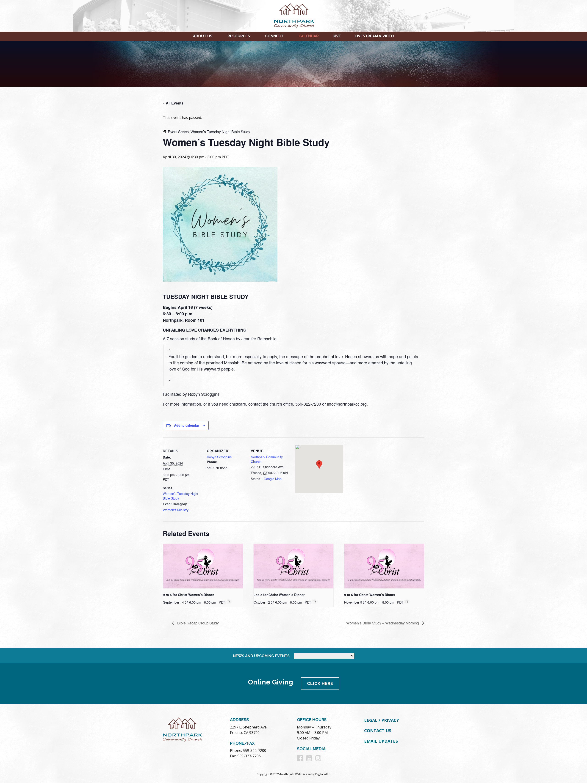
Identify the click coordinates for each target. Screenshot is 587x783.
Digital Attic (322, 774)
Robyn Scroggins (219, 457)
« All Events (173, 103)
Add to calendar (186, 425)
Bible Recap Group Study (197, 623)
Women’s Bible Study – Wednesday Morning (383, 623)
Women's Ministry (175, 510)
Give (336, 36)
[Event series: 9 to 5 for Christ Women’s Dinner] (228, 601)
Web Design (303, 774)
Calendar (309, 36)
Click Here (320, 683)
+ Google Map (271, 478)
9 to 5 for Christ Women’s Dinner (188, 594)
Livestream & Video (374, 36)
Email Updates (381, 741)
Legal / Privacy (381, 720)
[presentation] (203, 566)
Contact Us (377, 730)
